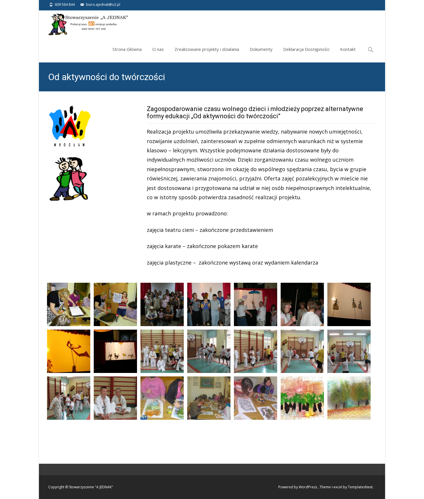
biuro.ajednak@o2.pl (103, 4)
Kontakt (348, 49)
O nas (158, 49)
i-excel (337, 487)
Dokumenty (261, 49)
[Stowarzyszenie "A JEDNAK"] (84, 23)
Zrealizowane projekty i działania (207, 49)
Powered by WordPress (298, 487)
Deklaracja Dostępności (306, 49)
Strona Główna (127, 49)
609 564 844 (65, 4)
